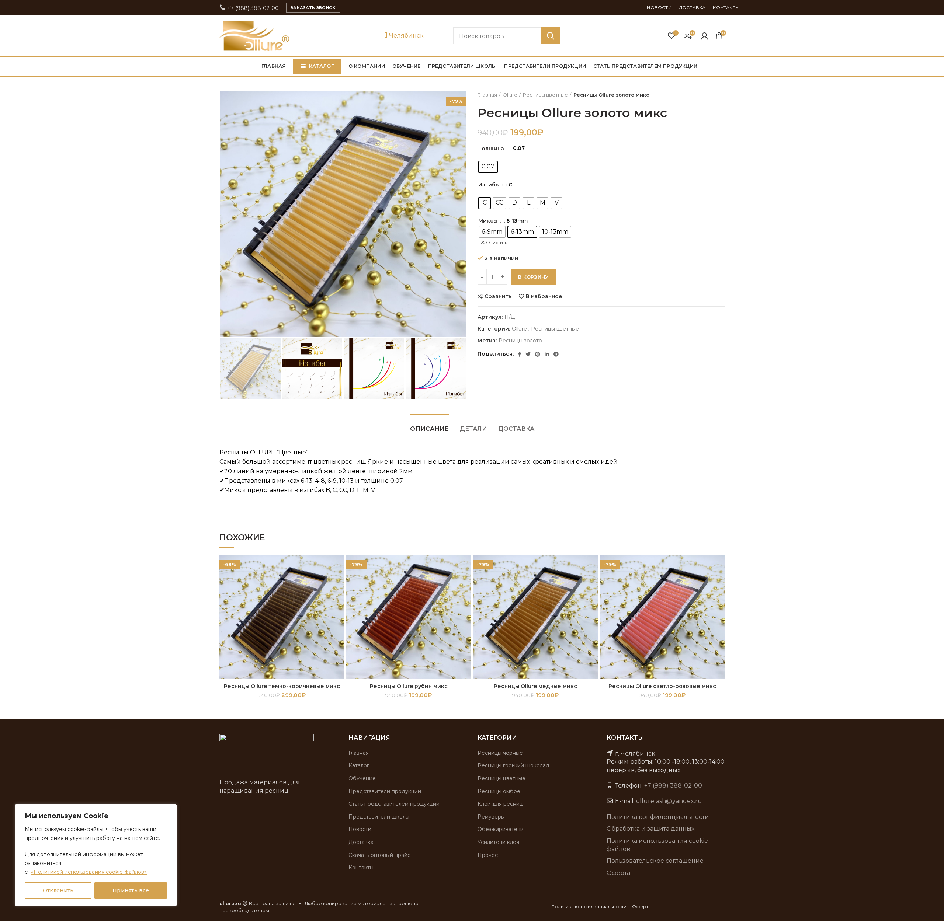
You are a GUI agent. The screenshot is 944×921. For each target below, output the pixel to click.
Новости (359, 829)
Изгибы (489, 184)
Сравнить (498, 296)
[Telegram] (556, 354)
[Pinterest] (537, 354)
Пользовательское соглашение (655, 860)
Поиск (550, 35)
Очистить (496, 242)
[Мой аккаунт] (704, 35)
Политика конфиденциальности (658, 816)
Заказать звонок (313, 7)
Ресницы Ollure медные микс (535, 686)
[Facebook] (519, 354)
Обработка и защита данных (650, 828)
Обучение (362, 778)
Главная (487, 95)
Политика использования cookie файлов (657, 844)
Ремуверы (491, 816)
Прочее (488, 855)
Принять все (130, 890)
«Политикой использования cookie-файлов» (89, 872)
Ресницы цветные (545, 95)
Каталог (358, 765)
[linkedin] (546, 354)
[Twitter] (528, 354)
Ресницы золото (520, 341)
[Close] (169, 810)
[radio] (488, 166)
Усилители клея (498, 842)
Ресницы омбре (499, 791)
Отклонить (58, 890)
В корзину (533, 277)
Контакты (361, 867)
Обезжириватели (501, 829)
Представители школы (378, 816)
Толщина (492, 148)
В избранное (544, 296)
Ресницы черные (500, 753)
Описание (429, 428)
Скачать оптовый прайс (379, 855)
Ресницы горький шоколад (513, 765)
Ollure (510, 95)
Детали (473, 428)
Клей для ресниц (500, 803)
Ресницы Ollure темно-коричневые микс (282, 686)
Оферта (618, 872)
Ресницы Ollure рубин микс (409, 686)
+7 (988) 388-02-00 (252, 8)
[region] (96, 855)
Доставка (516, 428)
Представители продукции (384, 791)
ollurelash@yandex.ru (669, 801)
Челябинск (406, 35)
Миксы (488, 220)
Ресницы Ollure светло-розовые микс (662, 686)
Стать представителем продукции (394, 803)
